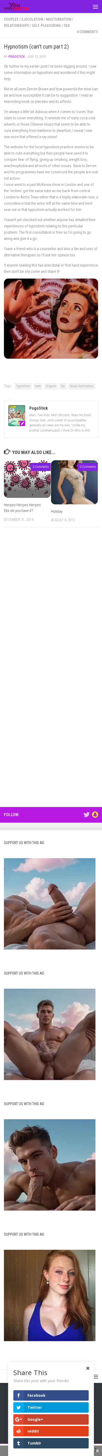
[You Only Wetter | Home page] (21, 6)
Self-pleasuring (46, 25)
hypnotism (23, 386)
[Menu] (95, 6)
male (38, 386)
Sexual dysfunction (81, 386)
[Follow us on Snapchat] (95, 814)
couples (11, 19)
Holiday (57, 511)
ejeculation (32, 19)
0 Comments (87, 32)
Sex (67, 25)
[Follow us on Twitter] (86, 814)
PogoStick (16, 56)
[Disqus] (51, 603)
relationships (16, 25)
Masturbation (58, 19)
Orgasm (51, 386)
